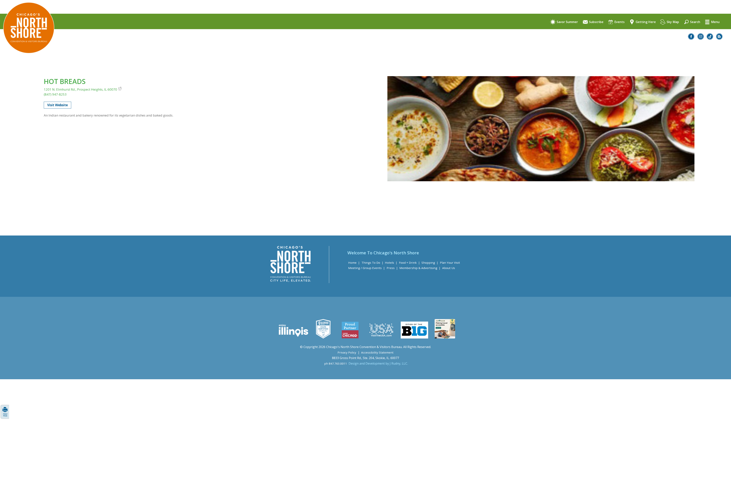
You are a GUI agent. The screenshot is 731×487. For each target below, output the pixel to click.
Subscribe (595, 22)
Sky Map (672, 22)
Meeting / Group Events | (366, 268)
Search (694, 22)
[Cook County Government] (323, 337)
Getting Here (645, 22)
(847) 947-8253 (55, 94)
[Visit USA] (381, 337)
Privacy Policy (347, 352)
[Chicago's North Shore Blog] (719, 38)
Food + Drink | (409, 262)
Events (619, 22)
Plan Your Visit (450, 262)
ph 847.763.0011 (335, 363)
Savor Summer (567, 22)
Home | (354, 262)
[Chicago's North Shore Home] (27, 63)
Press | (392, 268)
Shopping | (429, 262)
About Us (448, 268)
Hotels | (391, 262)
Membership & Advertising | (420, 268)
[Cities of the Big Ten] (414, 337)
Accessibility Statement (377, 352)
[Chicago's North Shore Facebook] (691, 38)
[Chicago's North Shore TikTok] (710, 38)
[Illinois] (293, 337)
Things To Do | (372, 262)
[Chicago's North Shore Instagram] (701, 38)
